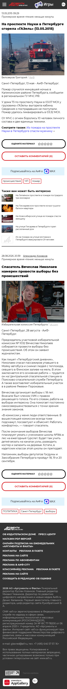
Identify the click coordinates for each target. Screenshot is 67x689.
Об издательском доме (19, 534)
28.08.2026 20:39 (11, 255)
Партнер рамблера (30, 673)
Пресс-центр (47, 534)
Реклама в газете (31, 550)
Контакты (10, 550)
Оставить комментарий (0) (34, 156)
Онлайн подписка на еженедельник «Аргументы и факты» (28, 545)
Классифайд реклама (18, 569)
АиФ (32, 77)
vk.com (54, 324)
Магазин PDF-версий (17, 538)
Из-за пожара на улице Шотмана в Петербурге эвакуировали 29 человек (35, 238)
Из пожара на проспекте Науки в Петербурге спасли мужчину (31, 129)
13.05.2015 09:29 (10, 13)
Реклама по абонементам (21, 560)
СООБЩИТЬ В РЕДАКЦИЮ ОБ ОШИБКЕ (27, 578)
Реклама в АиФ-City (16, 564)
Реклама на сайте (15, 555)
